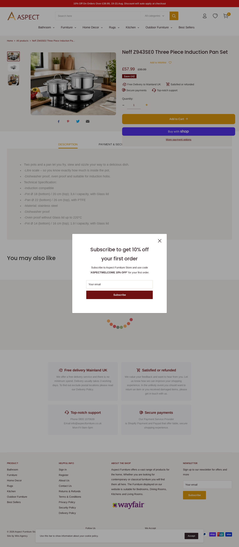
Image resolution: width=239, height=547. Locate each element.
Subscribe (119, 294)
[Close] (159, 240)
